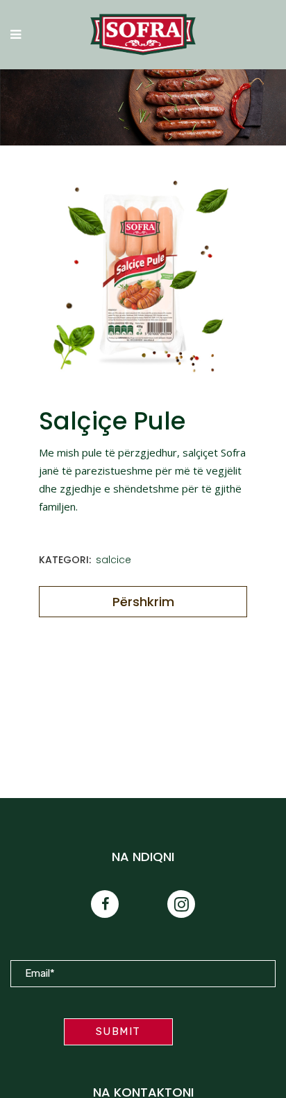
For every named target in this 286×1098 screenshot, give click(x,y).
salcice (113, 560)
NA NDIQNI (143, 856)
